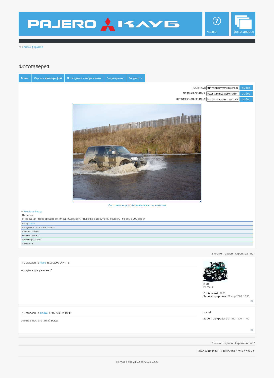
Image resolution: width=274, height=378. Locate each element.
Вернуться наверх (252, 301)
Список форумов (32, 47)
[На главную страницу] (104, 21)
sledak (33, 223)
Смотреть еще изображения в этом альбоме (137, 205)
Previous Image (33, 211)
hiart (43, 262)
